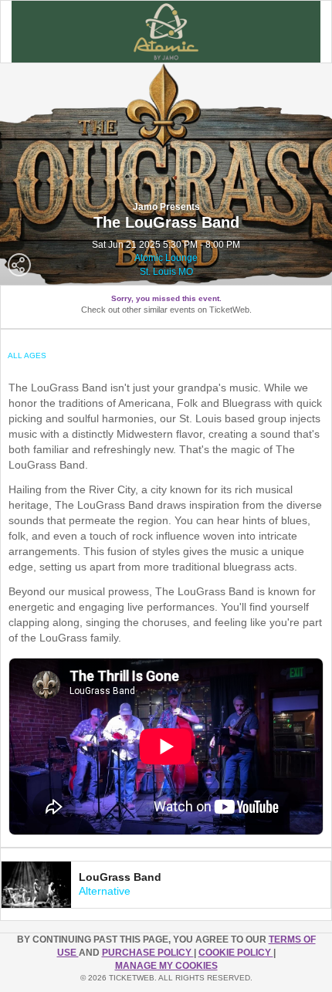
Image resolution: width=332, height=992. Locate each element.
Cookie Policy (235, 952)
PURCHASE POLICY (148, 952)
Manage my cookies (166, 965)
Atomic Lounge (166, 257)
